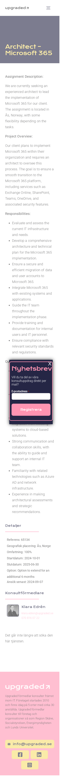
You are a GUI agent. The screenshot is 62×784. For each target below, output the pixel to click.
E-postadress (20, 391)
